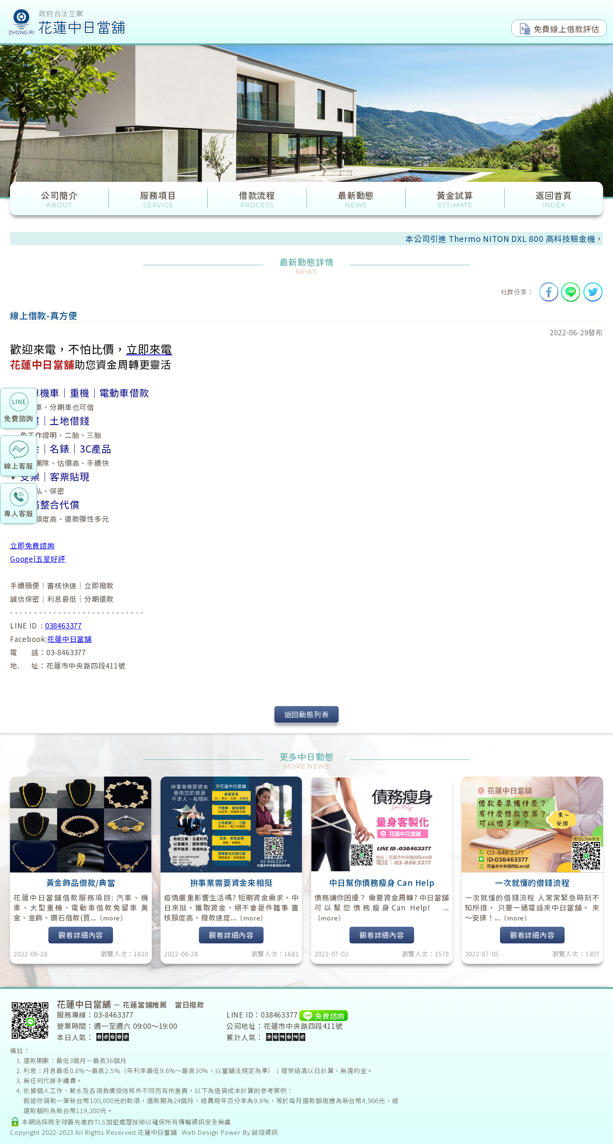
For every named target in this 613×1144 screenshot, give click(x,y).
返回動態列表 (306, 714)
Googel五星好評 (37, 558)
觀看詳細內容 (80, 935)
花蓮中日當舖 (69, 639)
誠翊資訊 (264, 1132)
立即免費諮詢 (32, 545)
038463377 (63, 625)
